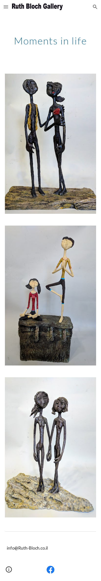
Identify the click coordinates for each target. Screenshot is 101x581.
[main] (50, 40)
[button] (6, 7)
